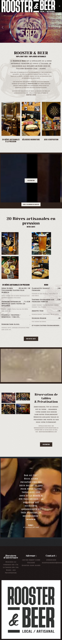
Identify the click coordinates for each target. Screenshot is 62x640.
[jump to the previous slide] (3, 27)
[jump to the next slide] (59, 27)
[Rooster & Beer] (31, 606)
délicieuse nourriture (31, 139)
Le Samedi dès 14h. (11, 564)
